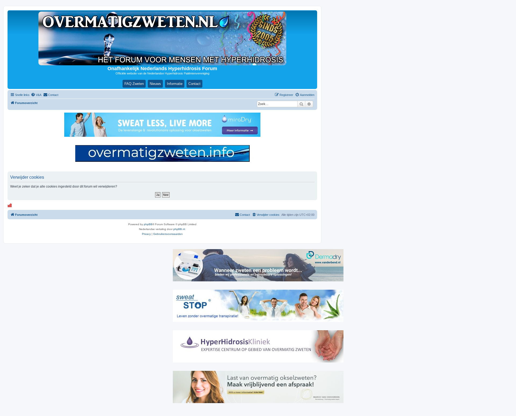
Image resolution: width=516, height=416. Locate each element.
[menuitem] (36, 95)
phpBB (148, 224)
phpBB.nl (179, 229)
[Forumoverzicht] (162, 38)
